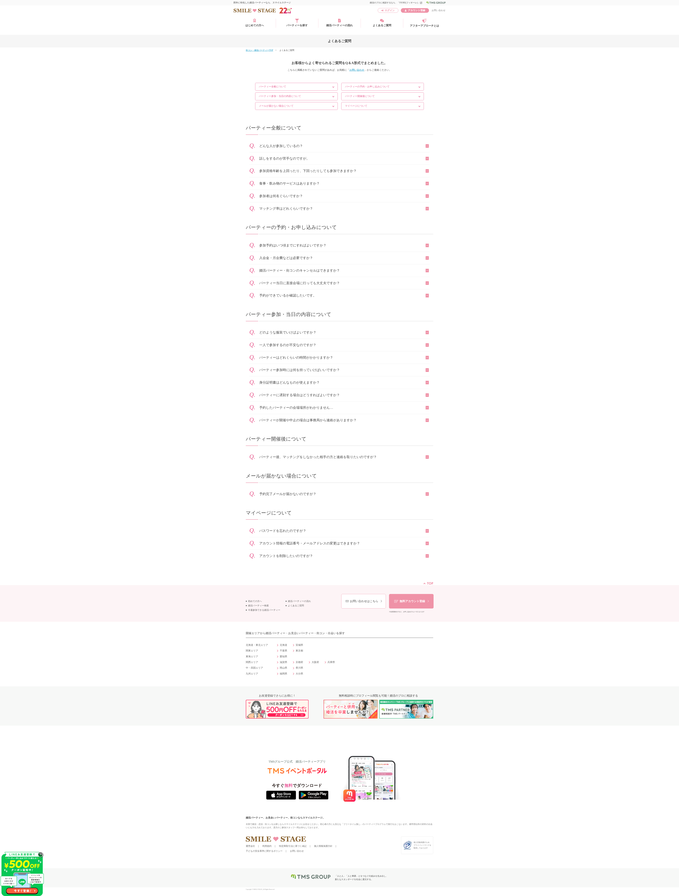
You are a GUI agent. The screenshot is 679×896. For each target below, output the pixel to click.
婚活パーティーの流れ (339, 25)
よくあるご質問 (382, 25)
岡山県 (283, 668)
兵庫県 (331, 662)
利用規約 (267, 846)
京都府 (299, 662)
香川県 (299, 668)
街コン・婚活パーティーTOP (259, 50)
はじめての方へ (254, 25)
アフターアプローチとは (424, 25)
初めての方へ (255, 601)
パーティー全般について (272, 86)
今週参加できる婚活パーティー (264, 610)
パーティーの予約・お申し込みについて (367, 86)
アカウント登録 (416, 10)
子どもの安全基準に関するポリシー (264, 851)
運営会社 (250, 846)
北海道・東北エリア (257, 645)
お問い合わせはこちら (364, 601)
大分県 (299, 673)
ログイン (390, 10)
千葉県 (283, 650)
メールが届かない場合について (276, 106)
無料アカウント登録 (412, 601)
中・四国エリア (254, 668)
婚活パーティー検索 (258, 605)
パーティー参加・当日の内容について (280, 96)
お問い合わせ (438, 10)
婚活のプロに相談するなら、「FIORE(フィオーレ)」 (396, 2)
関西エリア (252, 662)
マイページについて (356, 106)
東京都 (299, 650)
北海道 (283, 645)
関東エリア (252, 650)
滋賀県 (283, 662)
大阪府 (315, 662)
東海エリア (252, 656)
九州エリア (252, 673)
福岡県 (283, 673)
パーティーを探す (297, 25)
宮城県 (299, 645)
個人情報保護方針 (323, 846)
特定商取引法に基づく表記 (293, 846)
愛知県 (283, 656)
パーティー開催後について (360, 96)
